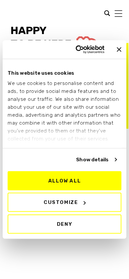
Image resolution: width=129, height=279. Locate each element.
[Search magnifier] (10, 14)
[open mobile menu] (118, 14)
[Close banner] (119, 49)
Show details (92, 160)
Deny (64, 224)
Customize (61, 202)
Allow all (64, 180)
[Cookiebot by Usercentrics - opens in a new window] (78, 49)
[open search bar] (105, 12)
